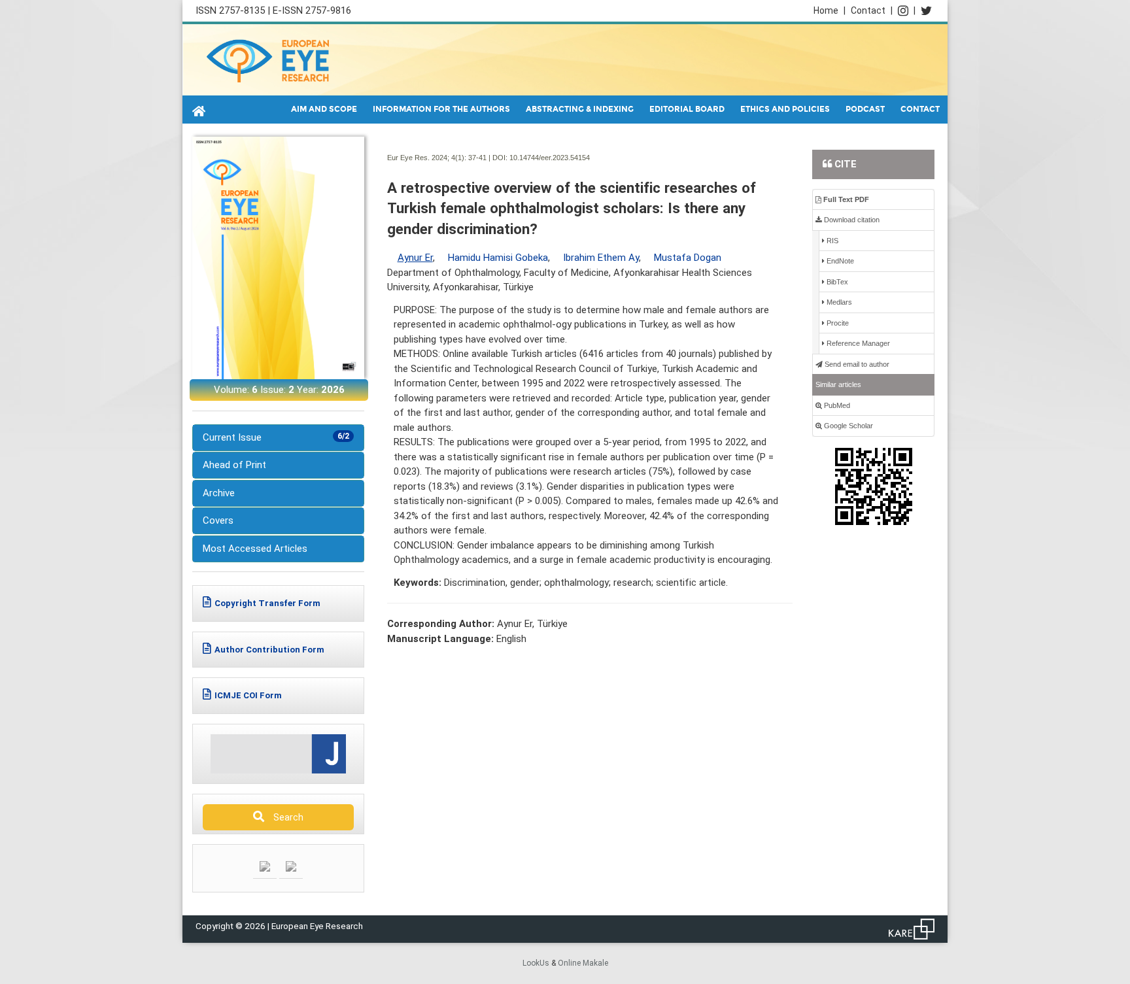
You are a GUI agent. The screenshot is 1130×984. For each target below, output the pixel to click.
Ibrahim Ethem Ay (601, 257)
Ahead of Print (234, 465)
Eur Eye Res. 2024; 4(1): (426, 157)
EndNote (839, 261)
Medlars (838, 302)
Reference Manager (857, 343)
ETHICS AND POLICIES (785, 109)
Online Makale (583, 963)
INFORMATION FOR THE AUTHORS (441, 109)
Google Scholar (847, 426)
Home (829, 10)
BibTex (836, 282)
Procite (837, 323)
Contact (872, 10)
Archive (219, 493)
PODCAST (865, 109)
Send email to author (856, 364)
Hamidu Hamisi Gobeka (498, 257)
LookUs (535, 963)
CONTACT (920, 109)
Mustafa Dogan (687, 257)
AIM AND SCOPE (324, 109)
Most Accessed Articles (255, 548)
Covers (218, 520)
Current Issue (276, 437)
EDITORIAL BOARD (687, 109)
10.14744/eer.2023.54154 (549, 157)
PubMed (836, 405)
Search (285, 817)
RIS (831, 241)
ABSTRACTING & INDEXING (580, 109)
